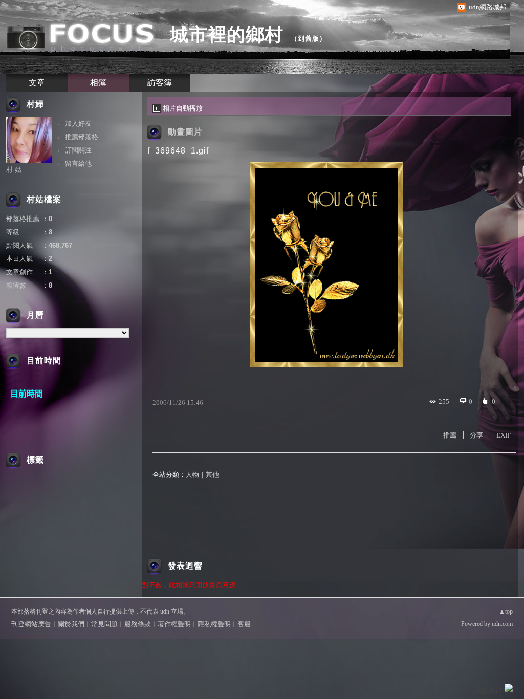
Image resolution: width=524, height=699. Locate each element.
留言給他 (78, 163)
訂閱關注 (78, 150)
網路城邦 (488, 691)
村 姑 (13, 169)
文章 (37, 82)
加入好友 (78, 123)
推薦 (449, 435)
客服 (244, 624)
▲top (506, 611)
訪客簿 (159, 82)
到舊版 (308, 38)
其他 (212, 474)
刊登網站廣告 (31, 624)
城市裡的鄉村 (226, 34)
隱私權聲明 (214, 624)
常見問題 (104, 624)
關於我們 (71, 624)
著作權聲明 (174, 624)
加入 (462, 691)
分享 (476, 435)
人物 (192, 474)
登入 (444, 691)
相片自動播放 (183, 108)
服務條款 (137, 624)
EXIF (503, 435)
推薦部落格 (81, 137)
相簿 (98, 82)
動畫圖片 (185, 131)
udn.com (502, 623)
